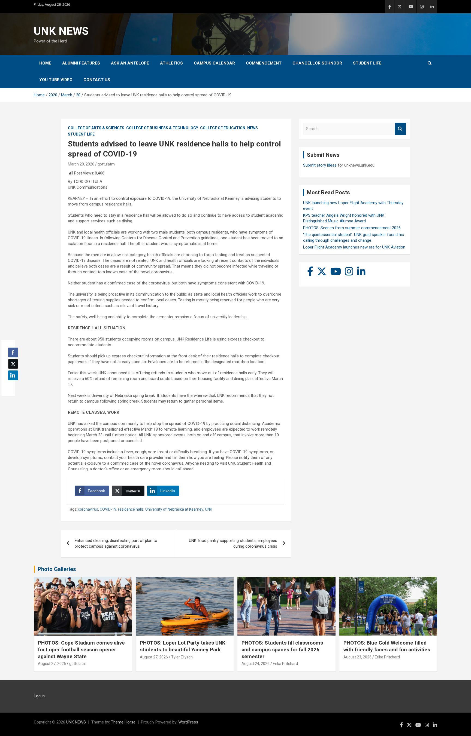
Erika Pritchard (285, 663)
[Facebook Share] (13, 352)
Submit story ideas (320, 165)
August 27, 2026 (52, 663)
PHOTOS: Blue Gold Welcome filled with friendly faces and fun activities (386, 646)
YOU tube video (56, 79)
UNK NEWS (61, 31)
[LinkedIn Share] (13, 375)
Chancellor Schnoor (317, 63)
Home (45, 63)
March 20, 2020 (81, 164)
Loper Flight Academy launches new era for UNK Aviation (354, 247)
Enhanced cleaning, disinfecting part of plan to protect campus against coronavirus (116, 543)
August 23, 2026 (357, 657)
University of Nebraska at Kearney (174, 509)
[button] (11, 386)
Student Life (367, 63)
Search (400, 129)
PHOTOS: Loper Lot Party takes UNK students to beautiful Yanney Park (182, 646)
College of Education (222, 128)
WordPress (188, 722)
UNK (208, 509)
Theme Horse (123, 722)
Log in (39, 696)
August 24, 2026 (255, 663)
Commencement (264, 63)
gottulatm (106, 164)
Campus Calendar (214, 63)
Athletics (171, 63)
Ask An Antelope (130, 63)
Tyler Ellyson (182, 657)
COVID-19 (108, 509)
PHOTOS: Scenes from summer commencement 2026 (352, 227)
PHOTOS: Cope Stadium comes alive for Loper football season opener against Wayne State (81, 649)
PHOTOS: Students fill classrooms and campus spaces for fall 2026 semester (282, 649)
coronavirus (88, 509)
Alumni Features (81, 63)
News (252, 128)
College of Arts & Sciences (96, 128)
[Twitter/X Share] (13, 364)
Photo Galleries (57, 569)
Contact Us (96, 79)
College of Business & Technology (162, 128)
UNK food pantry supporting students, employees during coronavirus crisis (233, 543)
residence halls (131, 509)
